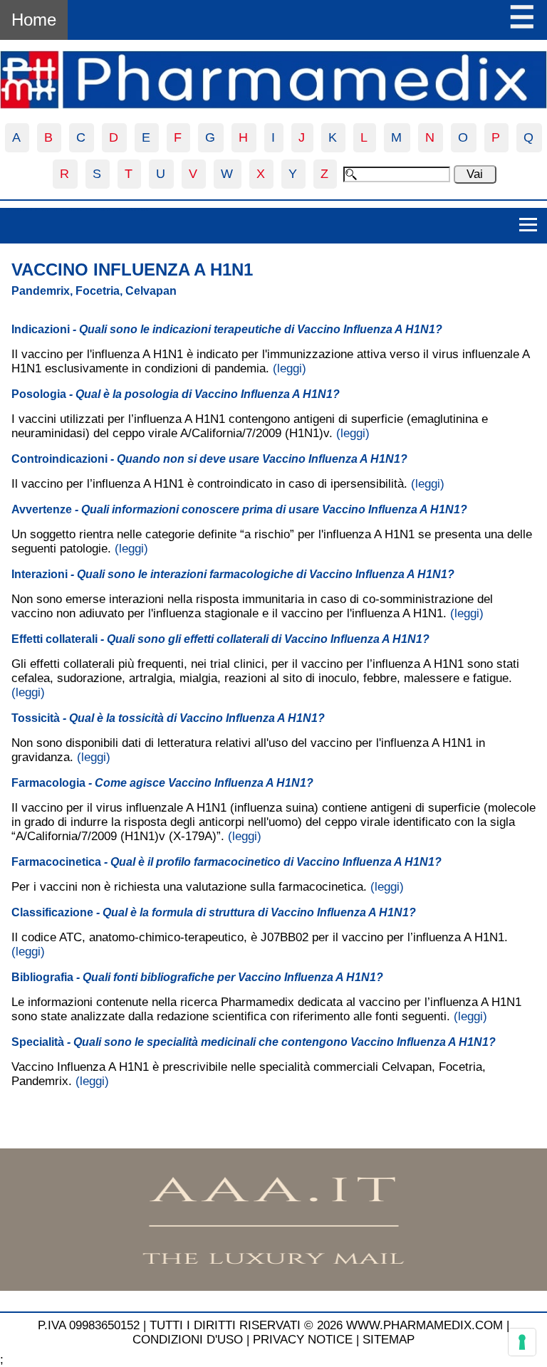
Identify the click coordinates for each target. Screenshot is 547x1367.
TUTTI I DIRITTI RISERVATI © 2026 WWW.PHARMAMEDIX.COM (326, 1325)
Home (33, 19)
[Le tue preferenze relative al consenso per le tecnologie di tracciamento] (522, 1342)
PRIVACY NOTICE (303, 1339)
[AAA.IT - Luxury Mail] (273, 1287)
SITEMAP (389, 1339)
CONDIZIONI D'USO (187, 1339)
